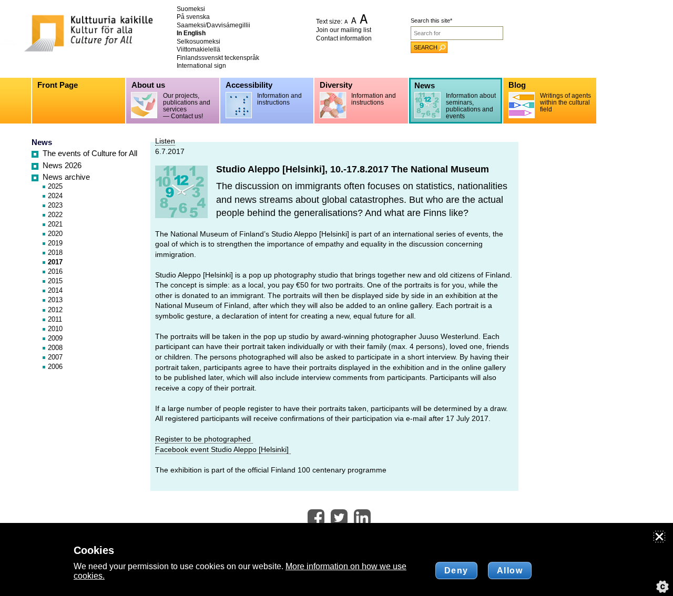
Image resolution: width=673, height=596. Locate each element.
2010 (55, 329)
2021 (55, 224)
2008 (55, 348)
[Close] (659, 536)
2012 (55, 310)
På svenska (193, 16)
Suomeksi (191, 9)
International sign (201, 65)
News (42, 142)
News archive (66, 177)
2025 (55, 186)
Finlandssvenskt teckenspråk (218, 57)
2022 (55, 215)
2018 (55, 252)
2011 (55, 319)
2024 (55, 196)
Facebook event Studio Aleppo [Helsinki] (223, 449)
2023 (55, 205)
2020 (55, 234)
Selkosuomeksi (198, 41)
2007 (55, 357)
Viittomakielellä (198, 49)
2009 (55, 338)
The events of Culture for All (90, 153)
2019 (55, 243)
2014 (55, 290)
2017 (55, 262)
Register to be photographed (204, 439)
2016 (55, 271)
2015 (55, 281)
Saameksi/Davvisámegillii (213, 25)
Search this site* (431, 20)
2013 (55, 300)
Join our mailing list (343, 30)
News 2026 (62, 165)
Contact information (344, 38)
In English (191, 33)
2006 (55, 367)
